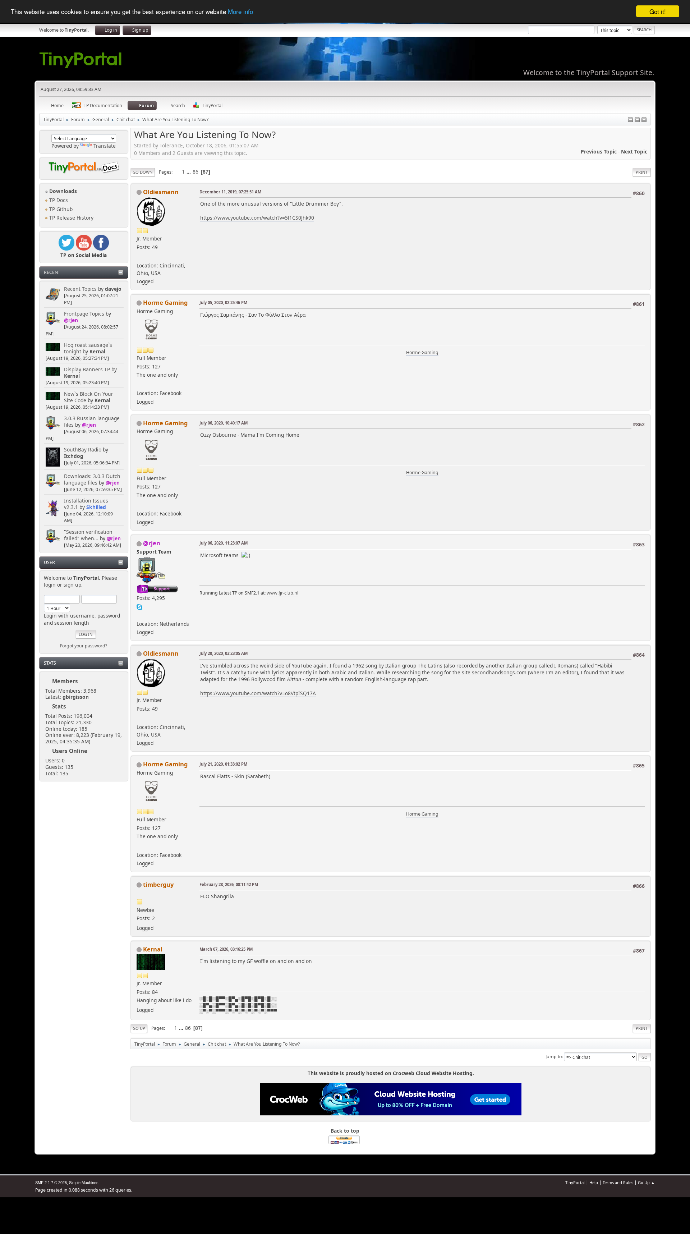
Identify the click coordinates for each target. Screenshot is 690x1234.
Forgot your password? (83, 646)
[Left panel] (630, 120)
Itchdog (73, 456)
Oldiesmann (161, 192)
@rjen (71, 320)
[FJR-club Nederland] (139, 614)
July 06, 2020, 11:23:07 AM (223, 543)
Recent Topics (80, 288)
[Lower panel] (637, 120)
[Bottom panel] (644, 120)
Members (65, 681)
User (49, 562)
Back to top (345, 1130)
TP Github (60, 209)
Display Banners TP (87, 369)
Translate (104, 145)
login (50, 584)
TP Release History (70, 217)
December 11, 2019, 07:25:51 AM (230, 191)
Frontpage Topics (84, 313)
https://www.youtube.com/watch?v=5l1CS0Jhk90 (257, 217)
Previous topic (599, 151)
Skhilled (96, 507)
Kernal (97, 351)
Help (593, 1182)
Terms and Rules (618, 1182)
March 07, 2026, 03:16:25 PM (226, 949)
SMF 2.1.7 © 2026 (51, 1182)
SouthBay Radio (82, 449)
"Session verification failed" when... (88, 535)
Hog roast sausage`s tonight (88, 348)
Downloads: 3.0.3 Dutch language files (92, 479)
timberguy (158, 884)
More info (240, 11)
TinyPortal (575, 1182)
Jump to (554, 1057)
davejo (113, 288)
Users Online (69, 750)
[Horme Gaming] (139, 384)
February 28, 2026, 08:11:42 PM (228, 884)
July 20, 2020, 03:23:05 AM (223, 653)
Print (642, 172)
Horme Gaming (165, 302)
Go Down (143, 172)
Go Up (139, 1028)
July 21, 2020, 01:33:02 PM (223, 764)
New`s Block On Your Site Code (88, 397)
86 (195, 171)
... (189, 171)
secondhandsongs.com (499, 672)
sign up (72, 584)
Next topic (634, 151)
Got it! (657, 11)
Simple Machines (83, 1182)
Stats (50, 663)
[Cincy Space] (139, 256)
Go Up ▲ (646, 1182)
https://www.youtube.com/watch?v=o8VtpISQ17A (258, 693)
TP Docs (58, 200)
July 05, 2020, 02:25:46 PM (223, 302)
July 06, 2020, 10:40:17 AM (223, 423)
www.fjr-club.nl (282, 593)
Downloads (62, 191)
